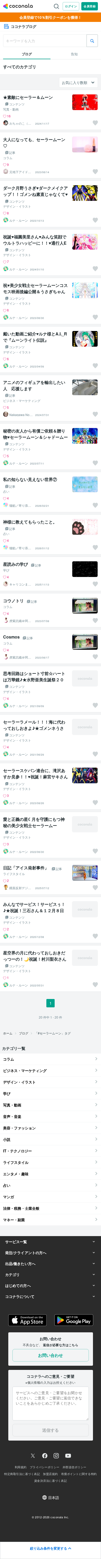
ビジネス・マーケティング (21, 400)
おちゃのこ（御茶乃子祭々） (20, 123)
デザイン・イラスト (17, 206)
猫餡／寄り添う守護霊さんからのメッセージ (20, 505)
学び (6, 570)
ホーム (7, 1033)
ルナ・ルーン (18, 220)
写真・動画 (11, 109)
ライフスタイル (14, 873)
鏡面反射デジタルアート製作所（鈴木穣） (20, 887)
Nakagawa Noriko (21, 414)
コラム (7, 157)
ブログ (23, 1033)
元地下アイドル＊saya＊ (20, 171)
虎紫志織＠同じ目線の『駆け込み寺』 (20, 620)
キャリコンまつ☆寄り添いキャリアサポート (20, 584)
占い (6, 491)
